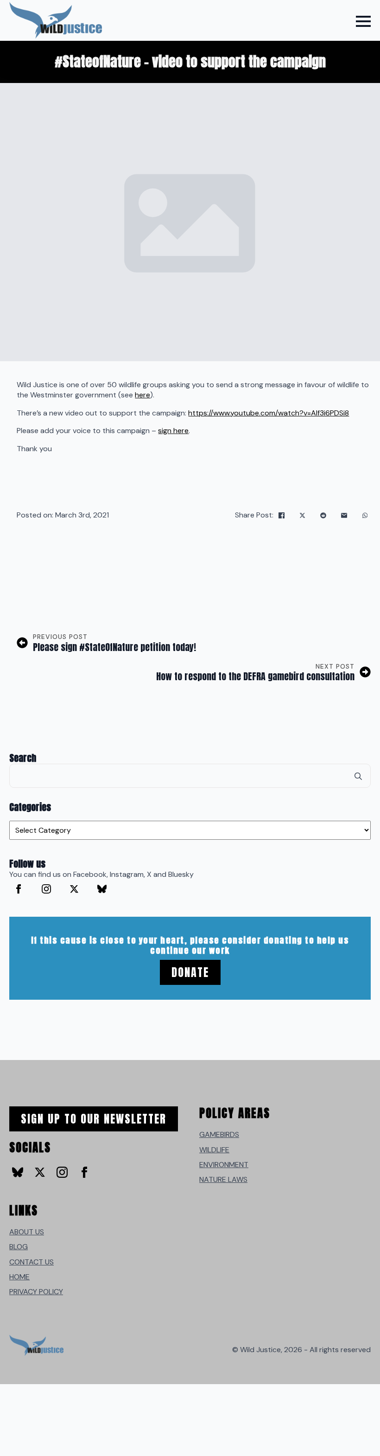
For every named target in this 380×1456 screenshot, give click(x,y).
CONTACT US (31, 1262)
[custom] (102, 889)
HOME (19, 1277)
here (142, 395)
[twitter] (74, 889)
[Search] (358, 776)
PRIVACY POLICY (36, 1291)
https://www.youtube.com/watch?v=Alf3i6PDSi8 (268, 413)
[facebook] (18, 889)
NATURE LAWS (223, 1179)
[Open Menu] (363, 21)
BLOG (18, 1247)
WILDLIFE (214, 1150)
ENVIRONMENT (223, 1164)
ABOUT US (26, 1232)
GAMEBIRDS (219, 1134)
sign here (173, 430)
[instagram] (46, 889)
